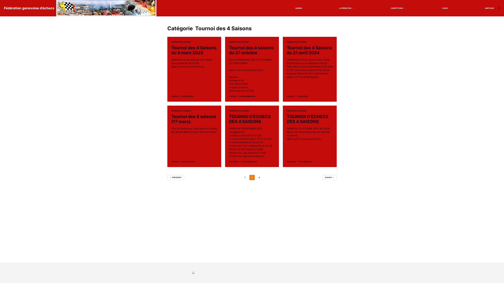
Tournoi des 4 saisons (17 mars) (193, 119)
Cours (445, 8)
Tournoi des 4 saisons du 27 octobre (251, 50)
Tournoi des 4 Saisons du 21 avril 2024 (309, 50)
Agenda (298, 8)
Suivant (328, 177)
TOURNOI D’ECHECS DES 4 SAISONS (250, 119)
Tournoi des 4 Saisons (181, 42)
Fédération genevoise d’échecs (29, 8)
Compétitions (397, 8)
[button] (353, 8)
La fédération (345, 8)
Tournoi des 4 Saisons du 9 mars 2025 (194, 50)
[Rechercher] (499, 8)
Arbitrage (489, 8)
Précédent (177, 177)
